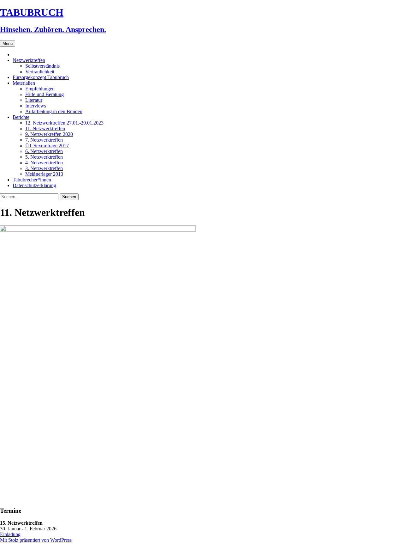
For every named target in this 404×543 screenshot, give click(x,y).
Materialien (24, 83)
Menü (8, 43)
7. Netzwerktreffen (44, 140)
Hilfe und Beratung (44, 94)
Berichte (21, 117)
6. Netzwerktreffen (44, 151)
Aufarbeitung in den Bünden (53, 111)
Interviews (35, 105)
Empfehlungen (40, 88)
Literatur (33, 100)
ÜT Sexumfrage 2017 (47, 145)
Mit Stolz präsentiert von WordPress (36, 540)
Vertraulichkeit (39, 71)
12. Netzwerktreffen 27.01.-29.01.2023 (64, 122)
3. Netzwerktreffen (44, 168)
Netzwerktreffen (29, 60)
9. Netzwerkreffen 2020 (49, 134)
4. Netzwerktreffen (44, 162)
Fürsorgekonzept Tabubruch (41, 77)
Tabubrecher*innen (32, 179)
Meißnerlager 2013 (44, 174)
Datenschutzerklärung (34, 185)
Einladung (10, 534)
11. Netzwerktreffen (45, 128)
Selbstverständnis (42, 66)
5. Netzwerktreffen (44, 157)
